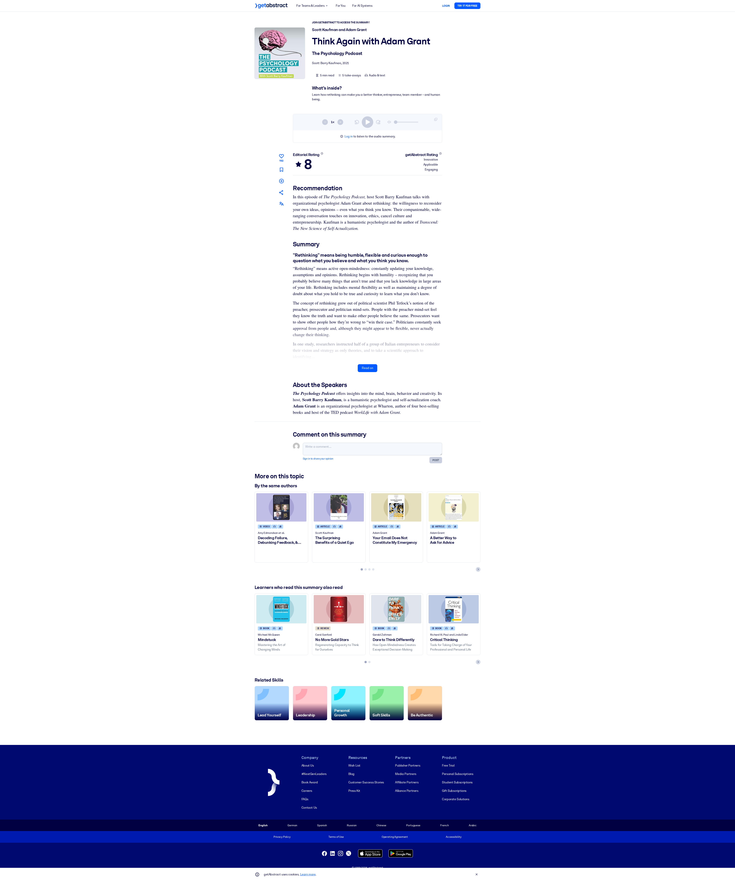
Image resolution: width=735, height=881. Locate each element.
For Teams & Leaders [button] (310, 5)
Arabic (473, 825)
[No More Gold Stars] (339, 609)
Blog (351, 774)
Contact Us (309, 807)
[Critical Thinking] (454, 609)
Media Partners (405, 774)
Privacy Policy (282, 836)
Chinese (381, 825)
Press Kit (354, 791)
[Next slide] (478, 569)
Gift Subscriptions (454, 791)
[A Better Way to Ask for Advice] (454, 507)
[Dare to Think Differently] (396, 609)
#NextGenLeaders (314, 774)
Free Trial (448, 765)
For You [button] (340, 5)
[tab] (362, 569)
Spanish (322, 825)
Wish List (354, 765)
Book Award (309, 782)
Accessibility (453, 836)
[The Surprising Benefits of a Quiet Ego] (339, 507)
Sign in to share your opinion (318, 458)
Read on (367, 368)
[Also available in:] (281, 204)
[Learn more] (322, 153)
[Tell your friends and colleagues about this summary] (281, 192)
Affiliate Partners (406, 782)
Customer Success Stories (366, 782)
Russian (351, 825)
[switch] (367, 122)
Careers (306, 791)
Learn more (307, 874)
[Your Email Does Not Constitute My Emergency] (396, 507)
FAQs (304, 799)
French (444, 825)
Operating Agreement (395, 836)
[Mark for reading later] (281, 170)
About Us (307, 765)
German (292, 825)
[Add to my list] (281, 181)
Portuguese (413, 825)
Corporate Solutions (455, 799)
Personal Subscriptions (457, 774)
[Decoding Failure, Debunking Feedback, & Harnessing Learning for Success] (281, 507)
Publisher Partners (407, 765)
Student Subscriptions (457, 782)
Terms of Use (336, 836)
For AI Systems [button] (362, 5)
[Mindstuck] (281, 609)
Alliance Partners (406, 791)
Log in (349, 136)
